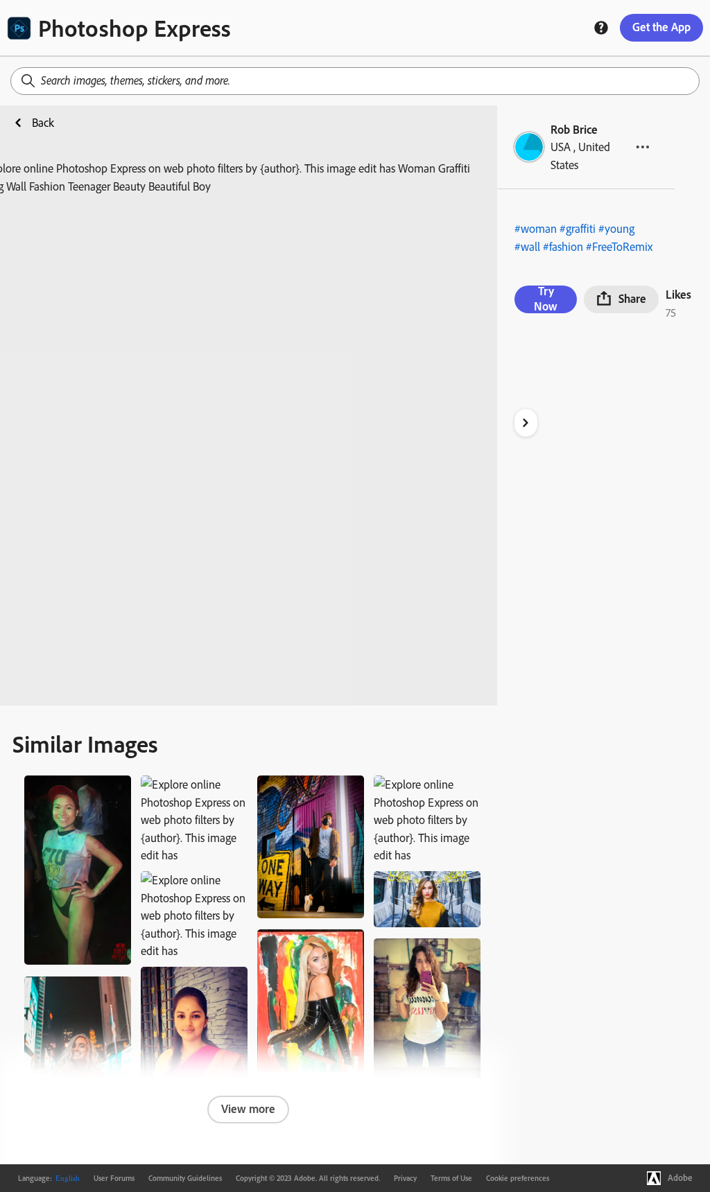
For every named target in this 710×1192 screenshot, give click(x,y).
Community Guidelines (185, 1178)
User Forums (114, 1178)
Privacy (405, 1178)
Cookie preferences (517, 1178)
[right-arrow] (525, 423)
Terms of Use (451, 1178)
